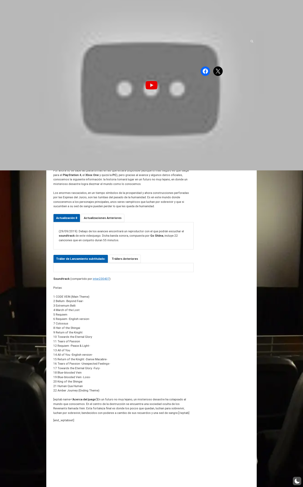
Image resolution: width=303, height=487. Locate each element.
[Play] (151, 85)
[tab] (66, 218)
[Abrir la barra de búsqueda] (252, 41)
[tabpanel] (123, 236)
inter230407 (101, 278)
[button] (297, 481)
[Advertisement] (123, 450)
